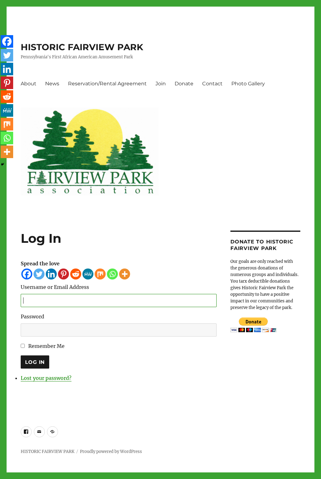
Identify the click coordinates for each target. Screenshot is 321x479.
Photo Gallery (248, 84)
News (52, 84)
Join (160, 84)
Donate (184, 84)
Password (32, 316)
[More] (124, 274)
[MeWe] (87, 274)
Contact (212, 84)
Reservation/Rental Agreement (107, 84)
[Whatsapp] (112, 274)
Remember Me (46, 346)
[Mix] (100, 274)
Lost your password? (46, 378)
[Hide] (2, 164)
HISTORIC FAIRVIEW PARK (82, 47)
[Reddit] (75, 274)
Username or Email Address (55, 287)
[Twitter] (39, 274)
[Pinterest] (63, 274)
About (28, 84)
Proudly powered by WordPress (111, 451)
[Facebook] (26, 274)
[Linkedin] (51, 274)
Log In (35, 362)
